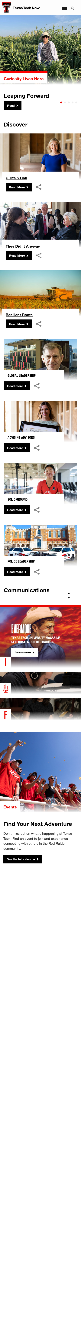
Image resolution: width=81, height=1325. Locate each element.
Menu (64, 6)
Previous (6, 53)
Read (11, 105)
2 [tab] (65, 102)
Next (75, 53)
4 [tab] (72, 102)
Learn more (23, 652)
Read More (17, 187)
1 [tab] (61, 102)
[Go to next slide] (69, 598)
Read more (15, 386)
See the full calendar (21, 859)
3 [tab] (69, 102)
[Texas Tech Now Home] (5, 7)
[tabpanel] (40, 62)
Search (73, 6)
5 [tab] (76, 102)
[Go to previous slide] (69, 593)
